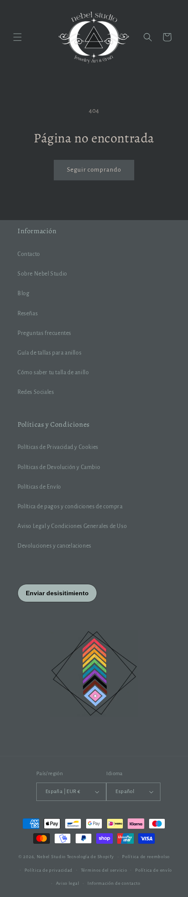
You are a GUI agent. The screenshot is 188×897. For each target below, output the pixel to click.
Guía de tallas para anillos (49, 353)
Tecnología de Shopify (90, 856)
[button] (17, 37)
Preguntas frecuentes (44, 333)
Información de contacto (113, 883)
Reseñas (27, 313)
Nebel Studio (51, 856)
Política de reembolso (146, 856)
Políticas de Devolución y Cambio (58, 467)
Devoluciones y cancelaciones (54, 546)
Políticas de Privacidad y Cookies (57, 447)
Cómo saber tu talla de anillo (53, 372)
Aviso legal (68, 883)
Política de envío (153, 870)
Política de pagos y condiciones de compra (70, 507)
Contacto (28, 254)
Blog (23, 293)
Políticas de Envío (39, 487)
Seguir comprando (94, 169)
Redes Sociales (35, 392)
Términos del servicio (104, 870)
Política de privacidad (48, 870)
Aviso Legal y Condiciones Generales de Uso (72, 526)
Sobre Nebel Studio (42, 274)
